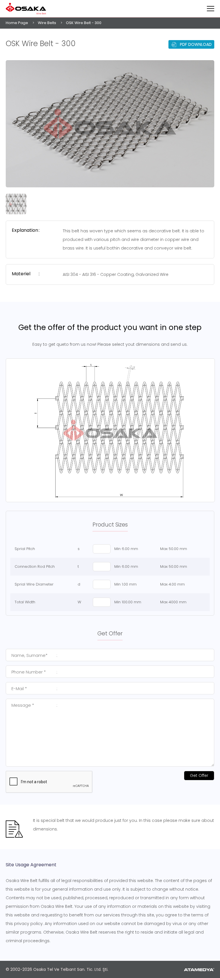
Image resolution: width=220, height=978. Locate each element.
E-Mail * (34, 689)
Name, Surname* (34, 655)
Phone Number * (34, 672)
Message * (34, 705)
